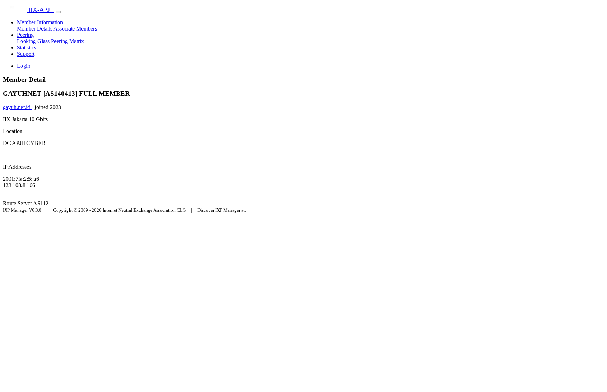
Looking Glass (34, 41)
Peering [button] (25, 35)
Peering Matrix (67, 41)
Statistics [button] (26, 48)
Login (23, 66)
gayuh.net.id (17, 107)
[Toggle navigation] (58, 12)
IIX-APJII (40, 9)
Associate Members (75, 29)
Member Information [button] (40, 22)
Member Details (35, 29)
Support (25, 54)
